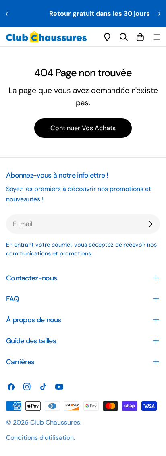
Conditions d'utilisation (40, 437)
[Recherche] (124, 37)
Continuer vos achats (83, 128)
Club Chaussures (55, 422)
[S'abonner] (150, 224)
